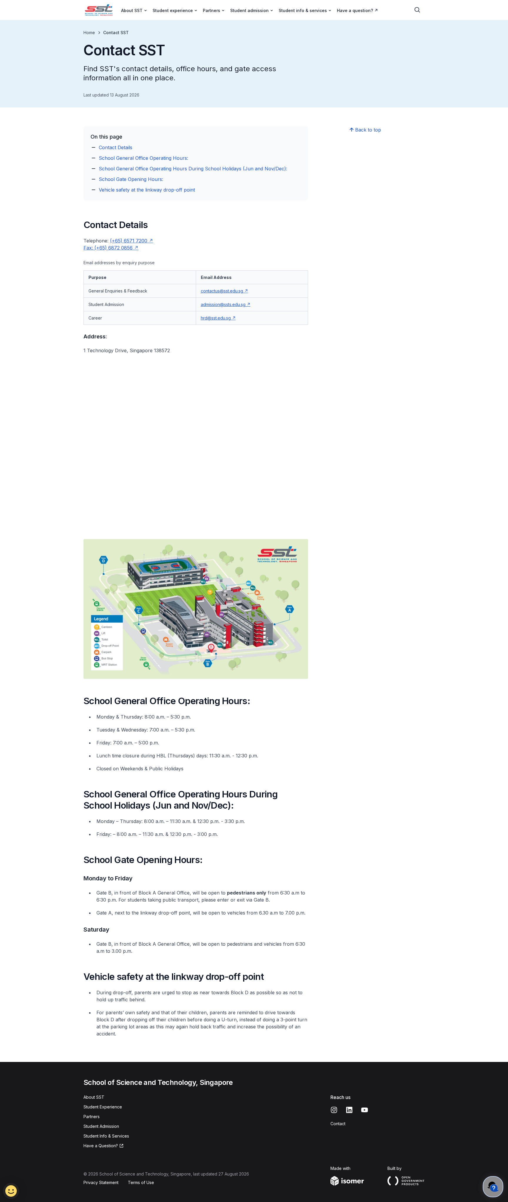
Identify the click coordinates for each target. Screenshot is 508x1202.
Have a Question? (100, 1145)
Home (89, 32)
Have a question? (355, 10)
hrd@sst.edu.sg (216, 317)
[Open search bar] (417, 10)
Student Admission (101, 1126)
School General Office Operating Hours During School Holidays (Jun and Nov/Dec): (193, 169)
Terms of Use (141, 1182)
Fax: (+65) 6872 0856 (108, 248)
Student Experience (102, 1106)
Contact (337, 1123)
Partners (91, 1116)
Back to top (368, 130)
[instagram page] (333, 1109)
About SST (93, 1097)
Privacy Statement (100, 1182)
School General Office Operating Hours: (143, 158)
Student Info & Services (106, 1135)
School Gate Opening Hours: (131, 179)
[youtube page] (364, 1109)
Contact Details (115, 147)
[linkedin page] (349, 1109)
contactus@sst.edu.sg (222, 290)
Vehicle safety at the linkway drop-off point (147, 190)
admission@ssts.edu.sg (223, 304)
